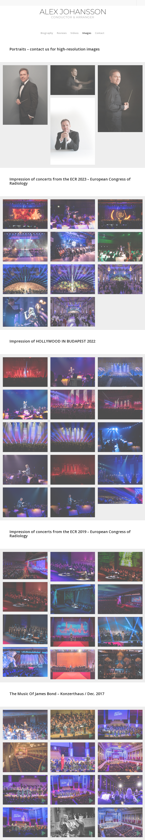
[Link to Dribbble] (139, 3)
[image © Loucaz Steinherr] (26, 726)
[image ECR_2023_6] (26, 248)
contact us (39, 49)
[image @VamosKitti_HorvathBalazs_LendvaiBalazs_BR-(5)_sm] (26, 373)
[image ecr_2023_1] (26, 215)
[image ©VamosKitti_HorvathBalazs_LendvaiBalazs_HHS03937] (74, 438)
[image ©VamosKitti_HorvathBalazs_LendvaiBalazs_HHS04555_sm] (74, 503)
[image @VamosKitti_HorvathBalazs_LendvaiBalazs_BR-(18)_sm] (74, 373)
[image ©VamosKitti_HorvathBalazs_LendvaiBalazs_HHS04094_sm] (26, 471)
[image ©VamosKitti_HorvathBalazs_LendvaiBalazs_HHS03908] (74, 406)
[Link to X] (133, 3)
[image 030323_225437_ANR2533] (74, 313)
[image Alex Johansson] (26, 96)
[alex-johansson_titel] (72, 17)
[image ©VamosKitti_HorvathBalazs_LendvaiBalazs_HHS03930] (26, 438)
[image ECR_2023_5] (74, 248)
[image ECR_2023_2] (74, 215)
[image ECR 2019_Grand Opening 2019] (26, 567)
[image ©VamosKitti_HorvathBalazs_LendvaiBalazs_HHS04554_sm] (26, 503)
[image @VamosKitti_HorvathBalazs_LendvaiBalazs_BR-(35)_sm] (26, 406)
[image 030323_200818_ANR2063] (74, 280)
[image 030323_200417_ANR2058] (26, 280)
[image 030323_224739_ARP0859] (26, 313)
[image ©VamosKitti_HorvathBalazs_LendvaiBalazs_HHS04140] (74, 471)
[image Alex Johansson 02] (74, 133)
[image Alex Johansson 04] (74, 81)
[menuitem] (47, 33)
